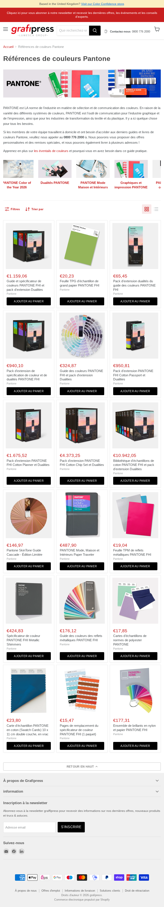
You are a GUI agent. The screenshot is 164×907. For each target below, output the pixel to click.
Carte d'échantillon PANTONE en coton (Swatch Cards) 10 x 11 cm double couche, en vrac (27, 730)
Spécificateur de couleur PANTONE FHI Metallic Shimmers (23, 640)
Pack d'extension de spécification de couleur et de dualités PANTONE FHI (27, 375)
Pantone (11, 293)
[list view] (156, 209)
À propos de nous (26, 890)
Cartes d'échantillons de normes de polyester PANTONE (129, 640)
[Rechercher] (95, 30)
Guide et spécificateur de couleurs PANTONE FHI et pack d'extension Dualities (25, 285)
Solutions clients (110, 890)
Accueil (8, 47)
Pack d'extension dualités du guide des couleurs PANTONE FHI (134, 285)
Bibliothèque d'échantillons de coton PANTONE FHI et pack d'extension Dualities (133, 465)
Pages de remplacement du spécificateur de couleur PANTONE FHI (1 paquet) (79, 730)
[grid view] (146, 209)
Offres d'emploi (50, 890)
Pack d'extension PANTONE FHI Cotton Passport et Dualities (133, 375)
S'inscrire (71, 827)
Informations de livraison (80, 890)
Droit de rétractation (137, 890)
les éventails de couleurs (51, 151)
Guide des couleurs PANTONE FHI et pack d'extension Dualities (81, 375)
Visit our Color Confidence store (102, 4)
